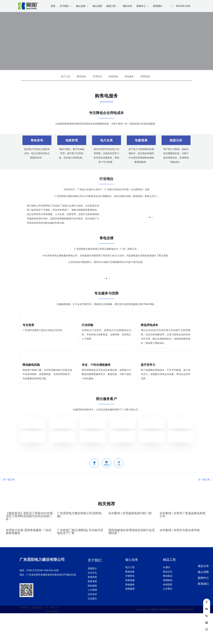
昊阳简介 (92, 568)
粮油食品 (167, 576)
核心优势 (97, 6)
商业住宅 (167, 571)
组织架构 (92, 585)
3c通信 (166, 567)
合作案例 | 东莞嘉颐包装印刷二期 (129, 513)
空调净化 (97, 76)
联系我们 (157, 6)
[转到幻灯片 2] (106, 278)
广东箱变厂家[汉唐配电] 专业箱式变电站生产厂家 (80, 532)
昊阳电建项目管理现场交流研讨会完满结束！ (131, 532)
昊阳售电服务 (52, 611)
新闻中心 (141, 6)
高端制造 (167, 580)
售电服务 (129, 76)
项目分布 (127, 6)
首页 (53, 6)
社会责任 (92, 598)
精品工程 (111, 6)
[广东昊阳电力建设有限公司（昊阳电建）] (28, 6)
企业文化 (92, 572)
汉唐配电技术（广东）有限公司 (44, 607)
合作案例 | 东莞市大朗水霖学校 (180, 530)
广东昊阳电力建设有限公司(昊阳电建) (79, 515)
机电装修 (113, 76)
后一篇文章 (205, 479)
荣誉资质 (92, 581)
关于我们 (64, 6)
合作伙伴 (92, 594)
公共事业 (167, 589)
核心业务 (80, 6)
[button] (110, 213)
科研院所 (167, 584)
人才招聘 (92, 590)
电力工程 (65, 76)
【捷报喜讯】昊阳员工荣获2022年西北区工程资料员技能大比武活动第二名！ (29, 516)
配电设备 (81, 76)
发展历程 (92, 577)
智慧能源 (145, 76)
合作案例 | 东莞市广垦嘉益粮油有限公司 (182, 515)
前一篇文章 (7, 479)
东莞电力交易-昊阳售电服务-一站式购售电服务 (28, 532)
